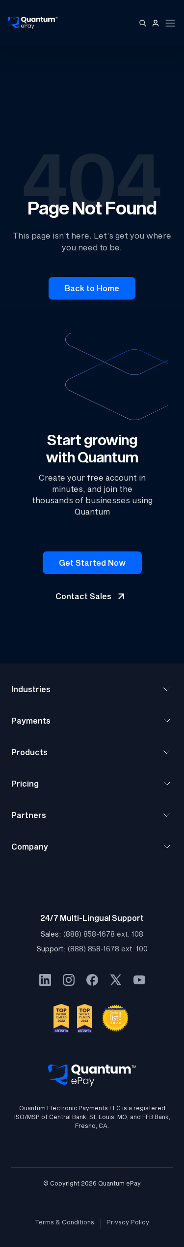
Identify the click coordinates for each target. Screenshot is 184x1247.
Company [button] (29, 846)
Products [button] (29, 752)
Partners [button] (28, 815)
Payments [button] (31, 720)
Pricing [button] (25, 783)
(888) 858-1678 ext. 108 (103, 934)
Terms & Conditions (64, 1222)
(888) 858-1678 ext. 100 (108, 948)
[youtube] (139, 980)
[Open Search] (143, 23)
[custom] (45, 980)
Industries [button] (31, 689)
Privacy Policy (127, 1222)
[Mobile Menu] (170, 23)
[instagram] (69, 980)
